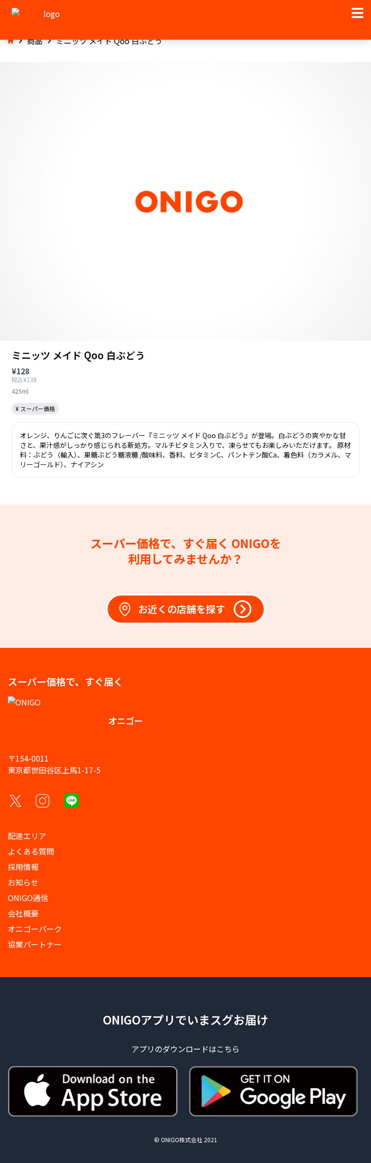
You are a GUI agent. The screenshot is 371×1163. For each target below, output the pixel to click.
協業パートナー (35, 944)
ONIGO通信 (28, 897)
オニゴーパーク (35, 928)
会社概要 (23, 913)
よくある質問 (31, 851)
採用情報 (23, 866)
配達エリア (27, 836)
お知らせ (23, 882)
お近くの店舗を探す (181, 609)
